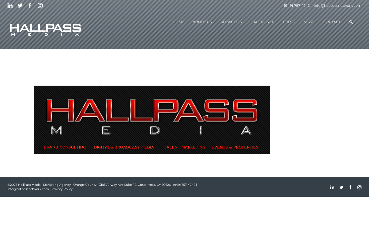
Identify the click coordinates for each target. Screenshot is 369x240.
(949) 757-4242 (297, 5)
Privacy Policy (62, 189)
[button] (351, 21)
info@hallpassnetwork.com (337, 5)
